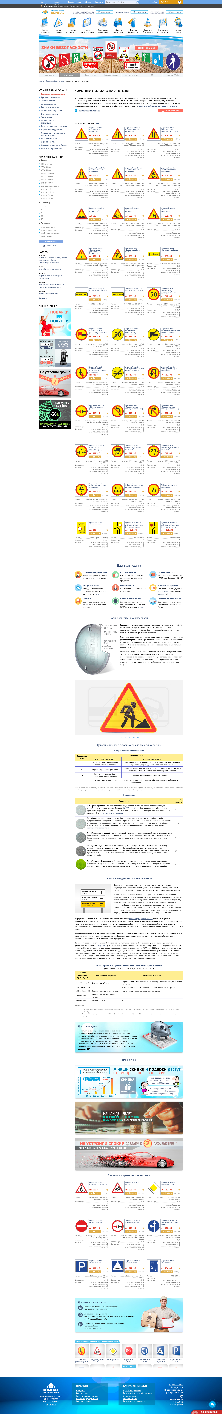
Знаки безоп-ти (69, 75)
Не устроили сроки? (111, 75)
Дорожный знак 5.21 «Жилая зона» (168, 1262)
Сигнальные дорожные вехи (51, 148)
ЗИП (152, 75)
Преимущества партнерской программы (137, 1393)
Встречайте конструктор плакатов (50, 269)
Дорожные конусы (48, 142)
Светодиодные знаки (49, 138)
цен (97, 594)
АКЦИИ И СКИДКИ (48, 306)
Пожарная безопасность (133, 31)
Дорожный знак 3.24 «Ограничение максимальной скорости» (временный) (170, 291)
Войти (154, 1)
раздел (164, 110)
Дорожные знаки (131, 75)
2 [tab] (125, 737)
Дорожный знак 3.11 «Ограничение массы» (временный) (169, 485)
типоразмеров (163, 591)
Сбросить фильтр (51, 245)
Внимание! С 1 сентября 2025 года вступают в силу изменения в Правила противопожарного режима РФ (53, 260)
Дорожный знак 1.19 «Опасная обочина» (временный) (168, 210)
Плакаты (45, 31)
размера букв (101, 945)
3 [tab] (129, 737)
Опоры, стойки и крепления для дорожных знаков (53, 134)
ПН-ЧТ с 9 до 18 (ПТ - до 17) (83, 12)
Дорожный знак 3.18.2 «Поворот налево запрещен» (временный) (134, 407)
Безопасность (163, 31)
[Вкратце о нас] (111, 53)
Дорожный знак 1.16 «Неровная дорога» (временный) (96, 210)
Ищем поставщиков (130, 1398)
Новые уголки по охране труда (49, 293)
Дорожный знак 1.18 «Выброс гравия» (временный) (132, 210)
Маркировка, (103, 31)
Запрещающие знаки (49, 104)
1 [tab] (121, 737)
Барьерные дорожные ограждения (54, 126)
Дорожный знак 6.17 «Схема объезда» (96, 523)
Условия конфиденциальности (87, 1398)
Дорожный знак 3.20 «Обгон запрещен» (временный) (96, 407)
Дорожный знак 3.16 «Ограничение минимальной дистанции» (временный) (98, 448)
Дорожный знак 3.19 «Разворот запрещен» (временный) (169, 369)
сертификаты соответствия (112, 813)
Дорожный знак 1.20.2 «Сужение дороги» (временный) (133, 170)
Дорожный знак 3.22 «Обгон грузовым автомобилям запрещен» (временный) (98, 331)
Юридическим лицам (83, 1401)
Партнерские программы (132, 1390)
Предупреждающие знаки (50, 97)
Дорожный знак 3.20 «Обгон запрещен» (132, 1221)
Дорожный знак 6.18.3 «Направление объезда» (134, 289)
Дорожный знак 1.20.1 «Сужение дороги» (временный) (97, 170)
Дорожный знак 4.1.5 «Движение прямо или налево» (169, 1222)
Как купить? (44, 2)
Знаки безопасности (58, 31)
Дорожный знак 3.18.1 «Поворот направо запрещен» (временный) (170, 407)
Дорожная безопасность (148, 31)
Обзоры (88, 1)
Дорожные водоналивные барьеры (54, 145)
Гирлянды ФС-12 (173, 75)
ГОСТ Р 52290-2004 (131, 808)
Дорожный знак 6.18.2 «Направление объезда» (98, 289)
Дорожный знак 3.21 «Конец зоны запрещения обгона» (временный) (134, 369)
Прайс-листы (57, 2)
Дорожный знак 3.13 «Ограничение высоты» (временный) (97, 485)
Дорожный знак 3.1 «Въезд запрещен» (96, 1221)
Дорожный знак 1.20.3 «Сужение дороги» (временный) (133, 129)
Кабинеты (118, 31)
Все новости (43, 298)
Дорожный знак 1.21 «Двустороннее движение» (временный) (170, 129)
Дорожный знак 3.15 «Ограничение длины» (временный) (133, 447)
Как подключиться (129, 1396)
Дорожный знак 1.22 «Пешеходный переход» (98, 1183)
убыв (97, 123)
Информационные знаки (50, 114)
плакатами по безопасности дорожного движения (159, 106)
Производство (49, 75)
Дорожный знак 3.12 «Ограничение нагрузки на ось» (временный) (134, 485)
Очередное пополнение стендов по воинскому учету (50, 276)
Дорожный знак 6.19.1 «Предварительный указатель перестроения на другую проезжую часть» (134, 525)
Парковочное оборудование (51, 129)
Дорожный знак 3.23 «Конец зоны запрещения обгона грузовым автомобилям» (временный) (170, 332)
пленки (161, 594)
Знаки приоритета (48, 101)
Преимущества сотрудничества (134, 1401)
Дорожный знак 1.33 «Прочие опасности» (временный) (96, 129)
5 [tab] (138, 737)
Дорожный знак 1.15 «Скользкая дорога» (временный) (168, 170)
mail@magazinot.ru (122, 12)
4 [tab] (133, 737)
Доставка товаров (82, 1393)
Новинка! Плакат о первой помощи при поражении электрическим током (51, 285)
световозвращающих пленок (141, 918)
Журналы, (72, 31)
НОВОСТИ (43, 252)
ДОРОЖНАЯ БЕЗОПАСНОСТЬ (53, 89)
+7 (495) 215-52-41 (157, 12)
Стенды (87, 31)
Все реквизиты (51, 1404)
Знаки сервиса (46, 117)
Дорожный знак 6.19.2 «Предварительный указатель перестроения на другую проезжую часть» (170, 525)
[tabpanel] (129, 707)
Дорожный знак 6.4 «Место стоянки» (96, 1262)
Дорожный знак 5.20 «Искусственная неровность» (132, 1263)
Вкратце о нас (90, 75)
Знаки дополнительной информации (49, 121)
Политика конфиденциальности (87, 1396)
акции (140, 607)
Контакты (99, 1)
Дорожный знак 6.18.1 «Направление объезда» (170, 249)
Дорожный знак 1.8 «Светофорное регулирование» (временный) (96, 251)
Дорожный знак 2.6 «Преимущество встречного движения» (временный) (97, 369)
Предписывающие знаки (50, 107)
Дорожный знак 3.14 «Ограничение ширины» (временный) (170, 447)
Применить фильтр (51, 241)
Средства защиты (178, 31)
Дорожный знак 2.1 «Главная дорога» (168, 1183)
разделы (177, 110)
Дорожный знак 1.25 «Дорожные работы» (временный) (132, 250)
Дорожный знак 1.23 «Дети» (132, 1183)
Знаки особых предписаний (51, 110)
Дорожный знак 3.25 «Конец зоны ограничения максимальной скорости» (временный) (134, 332)
